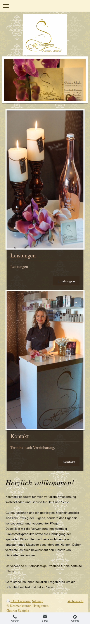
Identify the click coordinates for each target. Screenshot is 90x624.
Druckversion (20, 601)
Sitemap (37, 601)
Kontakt (68, 461)
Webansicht (75, 601)
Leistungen (66, 280)
